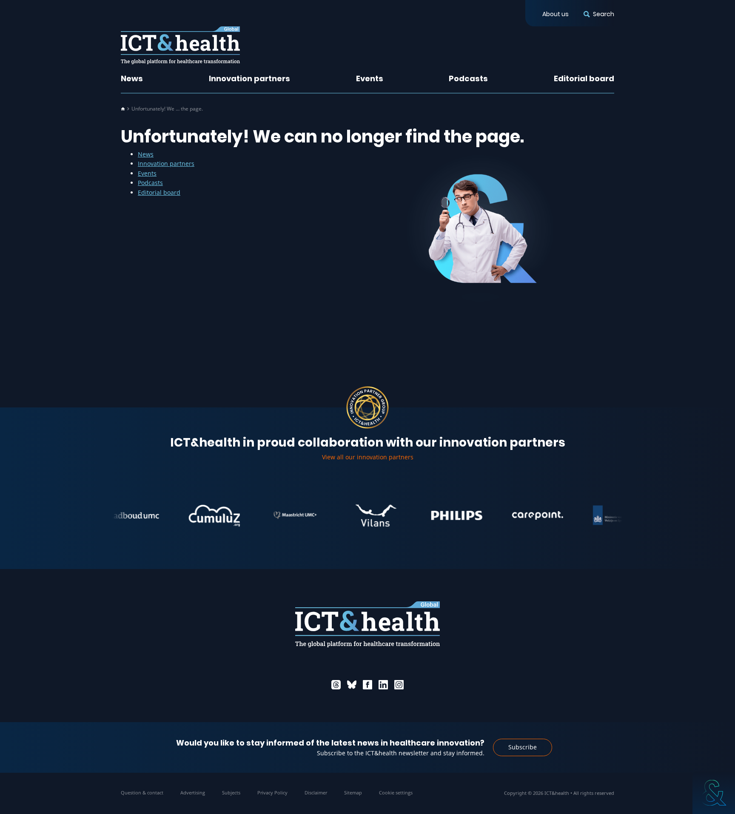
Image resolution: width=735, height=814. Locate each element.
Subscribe (522, 747)
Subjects (231, 792)
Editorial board (584, 78)
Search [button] (603, 14)
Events (369, 78)
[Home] (123, 109)
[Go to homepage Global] (180, 45)
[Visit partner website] (117, 515)
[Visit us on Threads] (336, 684)
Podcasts (468, 78)
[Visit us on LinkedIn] (383, 684)
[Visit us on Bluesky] (351, 684)
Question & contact (142, 792)
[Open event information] (713, 792)
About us (555, 14)
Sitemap (353, 792)
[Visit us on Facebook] (367, 684)
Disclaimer (316, 792)
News (132, 78)
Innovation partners (249, 78)
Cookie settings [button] (396, 792)
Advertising (192, 792)
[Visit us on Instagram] (399, 684)
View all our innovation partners (367, 457)
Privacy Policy (272, 792)
